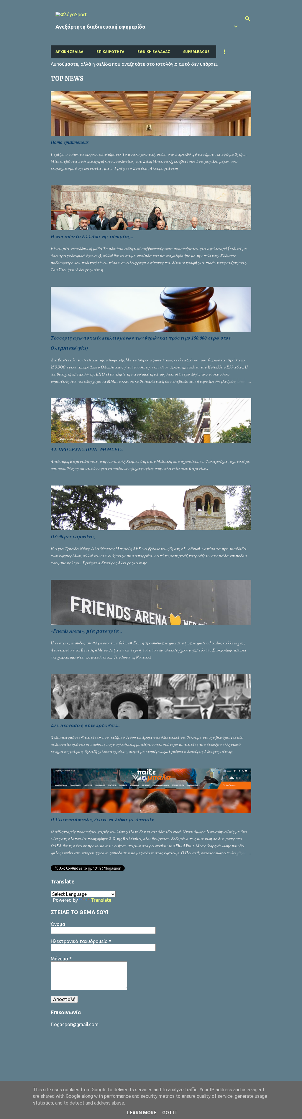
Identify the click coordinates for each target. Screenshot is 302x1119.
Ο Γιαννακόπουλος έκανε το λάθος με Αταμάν (102, 819)
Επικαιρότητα (110, 52)
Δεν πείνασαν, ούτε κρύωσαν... (85, 725)
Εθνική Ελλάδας (153, 52)
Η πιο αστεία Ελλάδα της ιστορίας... (92, 236)
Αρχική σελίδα (69, 52)
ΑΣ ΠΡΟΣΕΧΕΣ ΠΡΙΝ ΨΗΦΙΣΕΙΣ (87, 449)
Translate (101, 900)
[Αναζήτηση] (247, 19)
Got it (170, 1112)
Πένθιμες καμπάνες (73, 536)
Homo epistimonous (70, 142)
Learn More (141, 1112)
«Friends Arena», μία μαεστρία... (86, 631)
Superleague (196, 52)
